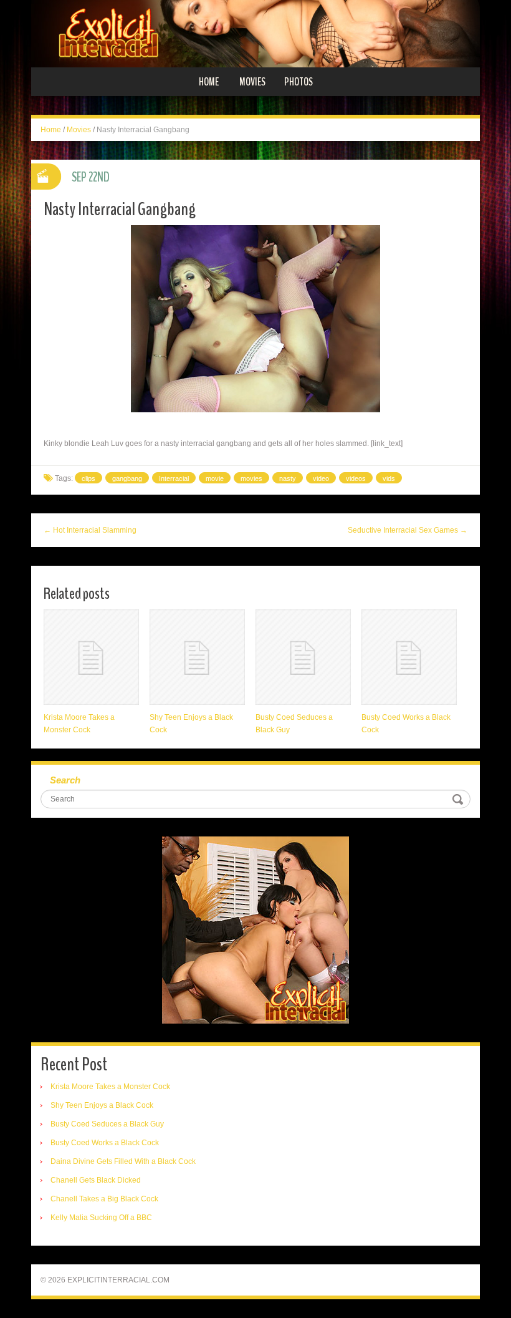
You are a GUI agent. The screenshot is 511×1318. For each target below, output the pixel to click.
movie (215, 478)
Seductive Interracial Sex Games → (407, 530)
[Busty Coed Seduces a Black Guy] (303, 657)
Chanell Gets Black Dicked (95, 1180)
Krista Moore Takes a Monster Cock (110, 1086)
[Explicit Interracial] (255, 33)
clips (88, 478)
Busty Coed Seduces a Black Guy (107, 1124)
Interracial (174, 478)
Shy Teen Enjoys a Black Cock (101, 1105)
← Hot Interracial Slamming (90, 530)
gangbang (127, 478)
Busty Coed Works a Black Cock (104, 1142)
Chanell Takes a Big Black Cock (104, 1198)
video (321, 478)
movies (251, 478)
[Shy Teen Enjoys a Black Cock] (197, 657)
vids (389, 478)
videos (356, 478)
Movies (252, 81)
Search (65, 780)
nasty (287, 478)
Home (209, 81)
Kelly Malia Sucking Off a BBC (101, 1217)
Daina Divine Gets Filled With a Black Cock (123, 1161)
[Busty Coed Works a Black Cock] (409, 657)
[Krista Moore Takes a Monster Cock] (91, 657)
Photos (298, 81)
